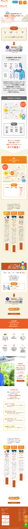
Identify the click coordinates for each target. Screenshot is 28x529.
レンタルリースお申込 (20, 2)
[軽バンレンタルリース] (5, 1)
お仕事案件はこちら (15, 2)
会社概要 (24, 508)
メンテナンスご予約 (25, 2)
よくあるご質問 (20, 517)
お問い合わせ (20, 521)
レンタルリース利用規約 (24, 510)
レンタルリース (20, 510)
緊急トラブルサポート (20, 513)
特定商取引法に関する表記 (24, 513)
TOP (19, 508)
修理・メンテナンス (20, 515)
